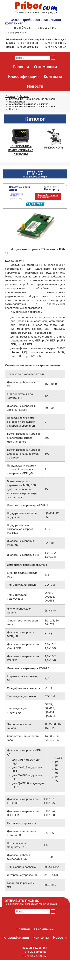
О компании (45, 67)
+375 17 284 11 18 (27, 42)
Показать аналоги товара (19, 188)
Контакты (53, 76)
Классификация (23, 76)
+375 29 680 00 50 (28, 46)
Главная (21, 67)
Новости (35, 86)
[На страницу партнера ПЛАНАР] (35, 205)
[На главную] (36, 7)
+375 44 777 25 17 (55, 46)
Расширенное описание (16, 195)
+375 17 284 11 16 (55, 42)
